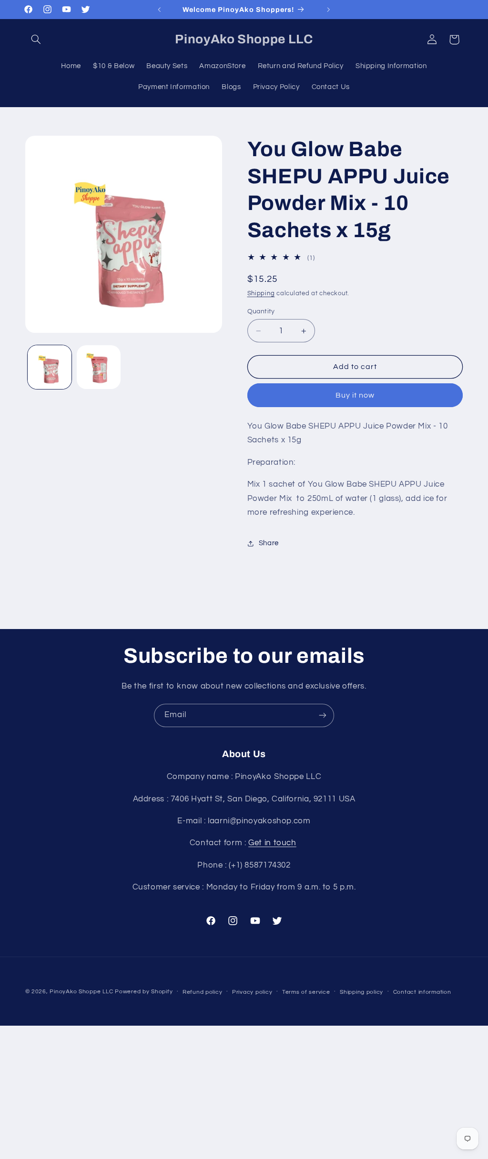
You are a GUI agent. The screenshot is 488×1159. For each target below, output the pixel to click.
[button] (36, 39)
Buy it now (355, 395)
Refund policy (203, 992)
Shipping (261, 293)
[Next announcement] (328, 9)
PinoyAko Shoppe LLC (81, 991)
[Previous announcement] (159, 9)
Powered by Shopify (144, 991)
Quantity (261, 311)
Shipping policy (361, 992)
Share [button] (269, 543)
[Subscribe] (323, 715)
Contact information (422, 992)
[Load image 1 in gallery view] (49, 367)
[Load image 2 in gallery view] (99, 367)
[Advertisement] (244, 1092)
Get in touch (272, 843)
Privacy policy (252, 992)
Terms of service (306, 992)
